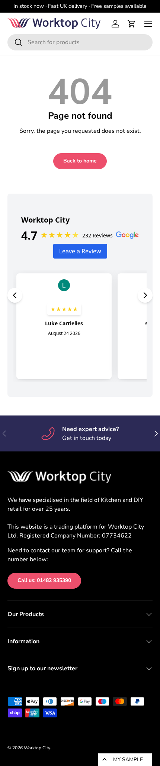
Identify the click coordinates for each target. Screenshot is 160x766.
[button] (132, 24)
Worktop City (37, 748)
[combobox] (80, 42)
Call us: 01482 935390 (44, 580)
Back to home (80, 160)
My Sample (128, 759)
